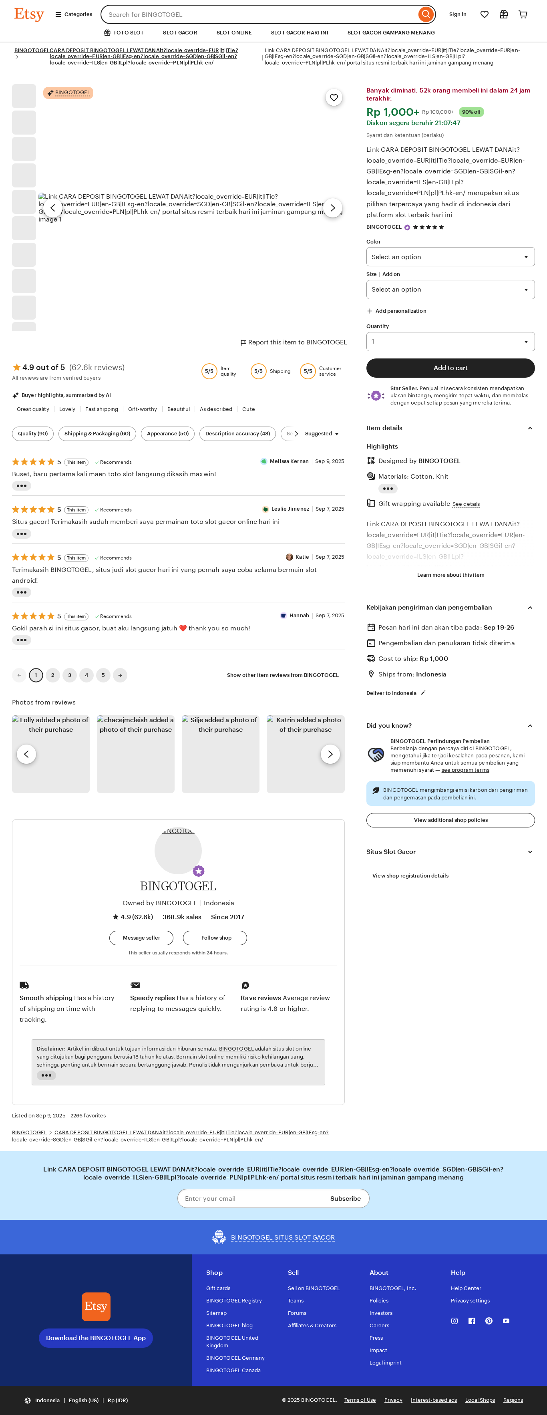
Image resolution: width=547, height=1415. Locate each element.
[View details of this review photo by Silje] (220, 754)
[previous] (26, 754)
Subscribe (345, 1198)
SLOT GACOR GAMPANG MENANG (391, 33)
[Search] (426, 14)
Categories (78, 14)
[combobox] (258, 14)
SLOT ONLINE (234, 33)
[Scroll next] (296, 434)
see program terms (465, 770)
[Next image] (332, 207)
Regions (513, 1400)
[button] (198, 871)
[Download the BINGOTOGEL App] (96, 1306)
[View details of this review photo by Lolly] (51, 754)
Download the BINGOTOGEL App (96, 1338)
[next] (330, 754)
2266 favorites (88, 1116)
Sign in (458, 14)
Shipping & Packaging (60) (97, 434)
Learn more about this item (451, 575)
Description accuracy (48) (237, 434)
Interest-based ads (434, 1400)
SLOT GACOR (180, 33)
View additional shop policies (451, 820)
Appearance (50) (168, 434)
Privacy (393, 1400)
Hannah (299, 615)
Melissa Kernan (289, 461)
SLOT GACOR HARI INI (299, 33)
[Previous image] (52, 207)
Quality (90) (33, 434)
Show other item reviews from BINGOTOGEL (283, 675)
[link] (19, 675)
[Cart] (523, 14)
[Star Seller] (407, 227)
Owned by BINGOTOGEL (160, 903)
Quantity (377, 326)
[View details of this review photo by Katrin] (305, 754)
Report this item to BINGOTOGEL (297, 342)
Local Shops (480, 1400)
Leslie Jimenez (290, 509)
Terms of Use (360, 1400)
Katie (302, 557)
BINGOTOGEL (32, 50)
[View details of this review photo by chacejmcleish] (136, 754)
